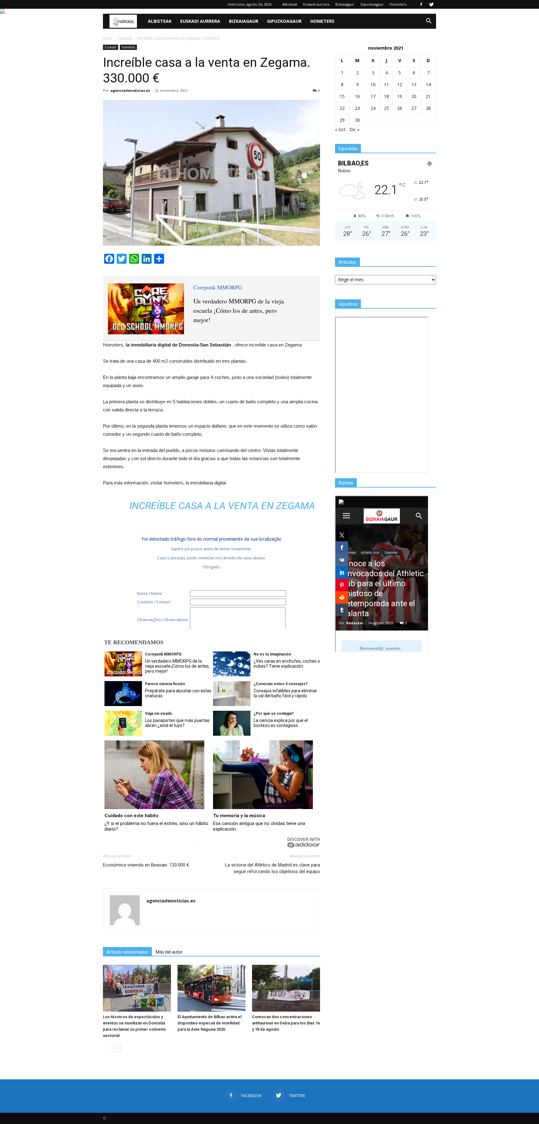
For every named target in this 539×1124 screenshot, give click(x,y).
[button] (428, 21)
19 (399, 96)
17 (373, 96)
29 (342, 120)
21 (428, 96)
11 (386, 84)
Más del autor (169, 952)
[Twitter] (431, 4)
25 (386, 108)
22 (342, 108)
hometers (128, 47)
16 (357, 96)
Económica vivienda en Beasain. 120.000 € (146, 865)
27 (413, 108)
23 (357, 108)
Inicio (107, 38)
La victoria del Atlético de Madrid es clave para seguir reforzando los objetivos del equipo (272, 868)
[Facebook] (421, 4)
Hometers (398, 4)
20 (413, 96)
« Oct (340, 129)
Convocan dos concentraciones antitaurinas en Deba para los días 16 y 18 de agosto (286, 1023)
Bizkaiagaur (344, 4)
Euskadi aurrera (316, 4)
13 (413, 84)
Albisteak (289, 4)
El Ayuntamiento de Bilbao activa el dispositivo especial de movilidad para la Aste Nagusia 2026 (209, 1023)
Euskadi (110, 47)
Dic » (354, 129)
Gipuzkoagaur (372, 4)
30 (357, 120)
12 (399, 84)
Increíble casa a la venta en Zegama (222, 506)
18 (386, 96)
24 (373, 108)
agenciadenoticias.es (130, 90)
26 (399, 108)
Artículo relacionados (127, 952)
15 (342, 96)
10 (373, 84)
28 (428, 108)
